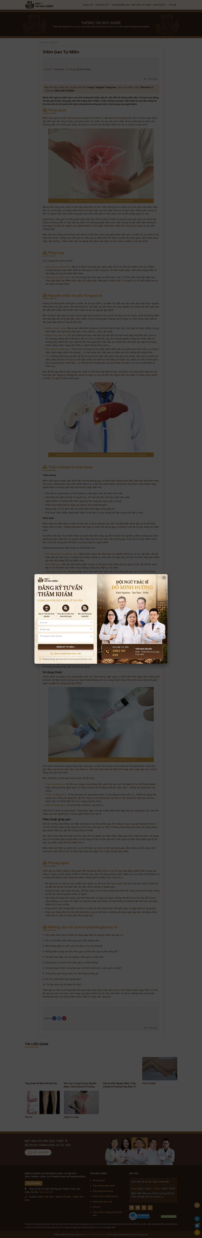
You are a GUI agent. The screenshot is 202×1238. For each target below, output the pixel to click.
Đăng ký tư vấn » (66, 647)
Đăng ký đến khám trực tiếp (67, 654)
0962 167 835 (119, 653)
